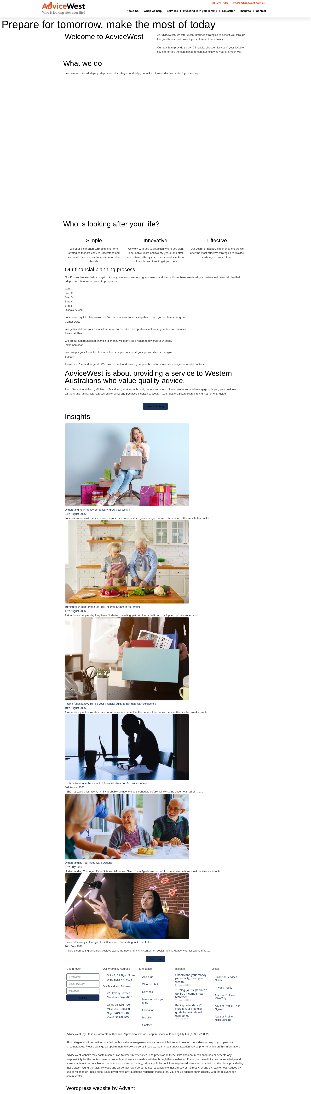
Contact (261, 10)
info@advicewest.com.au (249, 3)
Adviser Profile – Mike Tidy (225, 997)
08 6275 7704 (220, 3)
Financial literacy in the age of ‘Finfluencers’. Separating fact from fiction (108, 942)
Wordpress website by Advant (100, 1088)
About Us (132, 10)
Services (172, 10)
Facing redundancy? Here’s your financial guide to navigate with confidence (110, 703)
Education (228, 10)
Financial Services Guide (226, 979)
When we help (153, 10)
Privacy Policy (223, 987)
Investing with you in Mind (200, 10)
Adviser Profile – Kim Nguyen (227, 1007)
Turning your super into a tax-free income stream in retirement (102, 606)
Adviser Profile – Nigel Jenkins (225, 1018)
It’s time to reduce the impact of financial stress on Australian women (106, 783)
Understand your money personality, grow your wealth (97, 509)
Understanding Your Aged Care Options (88, 862)
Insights (245, 10)
